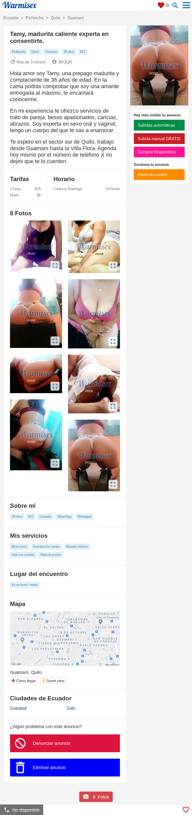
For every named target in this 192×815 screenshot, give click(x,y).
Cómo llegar (23, 681)
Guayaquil (18, 708)
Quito (70, 708)
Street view (53, 680)
